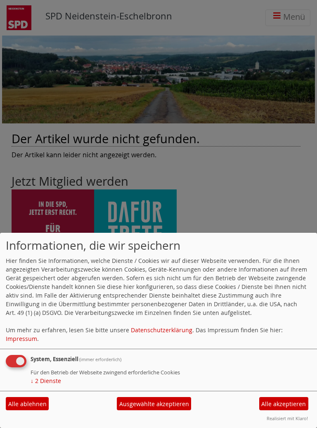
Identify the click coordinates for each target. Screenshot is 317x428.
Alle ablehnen (27, 404)
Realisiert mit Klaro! (287, 418)
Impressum (21, 339)
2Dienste (46, 381)
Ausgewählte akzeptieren (154, 404)
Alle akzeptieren (283, 404)
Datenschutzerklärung (161, 330)
